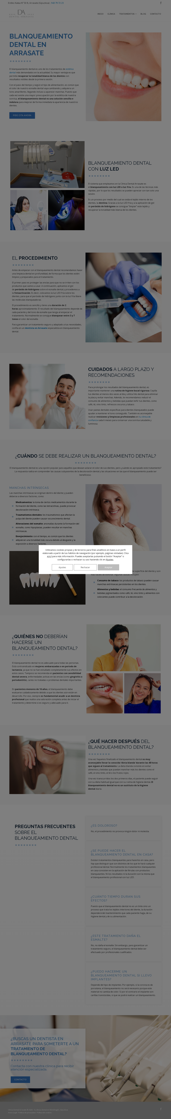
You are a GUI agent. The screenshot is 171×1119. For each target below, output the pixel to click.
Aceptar (108, 567)
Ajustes (109, 559)
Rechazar (85, 567)
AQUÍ (49, 556)
